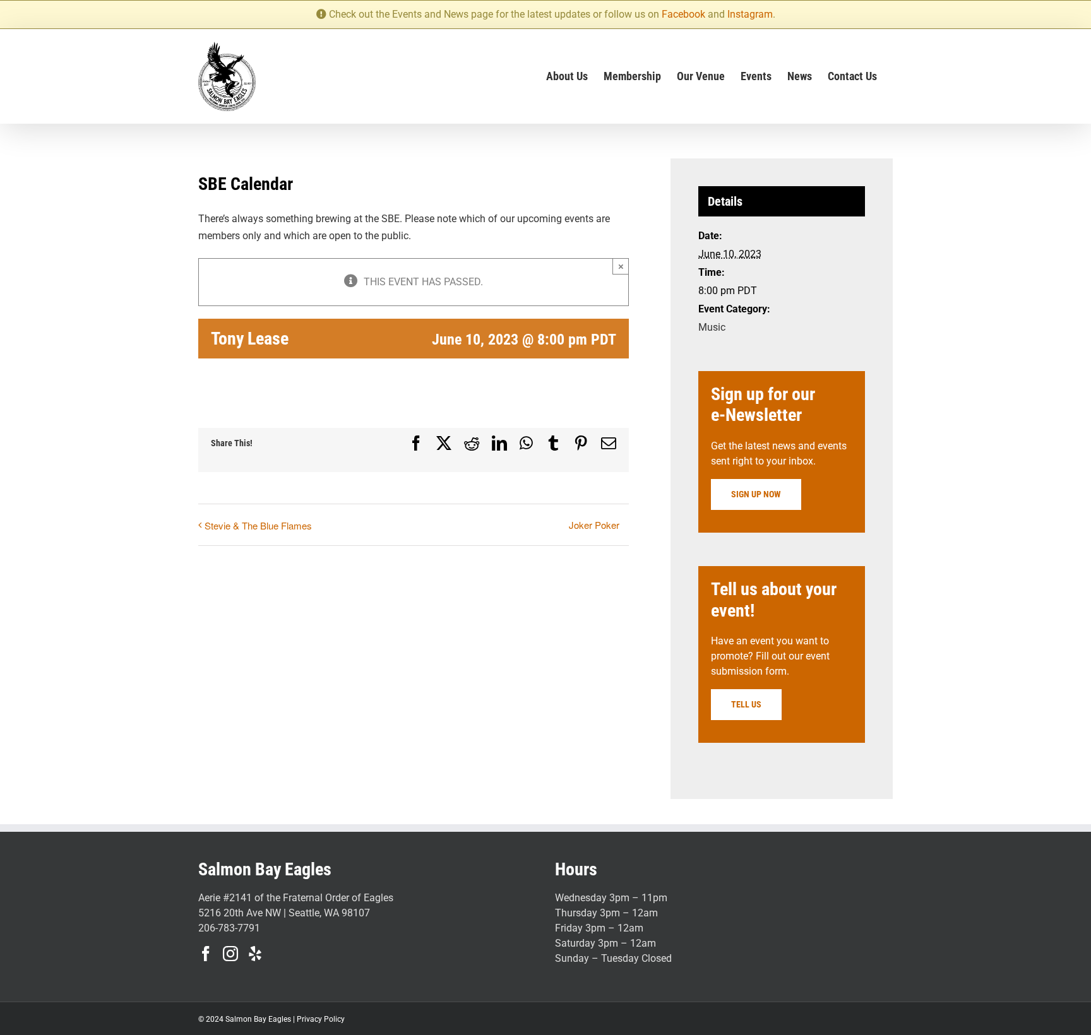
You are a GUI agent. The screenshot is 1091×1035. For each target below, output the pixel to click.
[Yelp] (255, 953)
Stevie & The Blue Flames (258, 525)
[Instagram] (230, 953)
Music (711, 327)
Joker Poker (594, 524)
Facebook (683, 14)
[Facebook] (205, 953)
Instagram (750, 14)
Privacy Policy (321, 1019)
